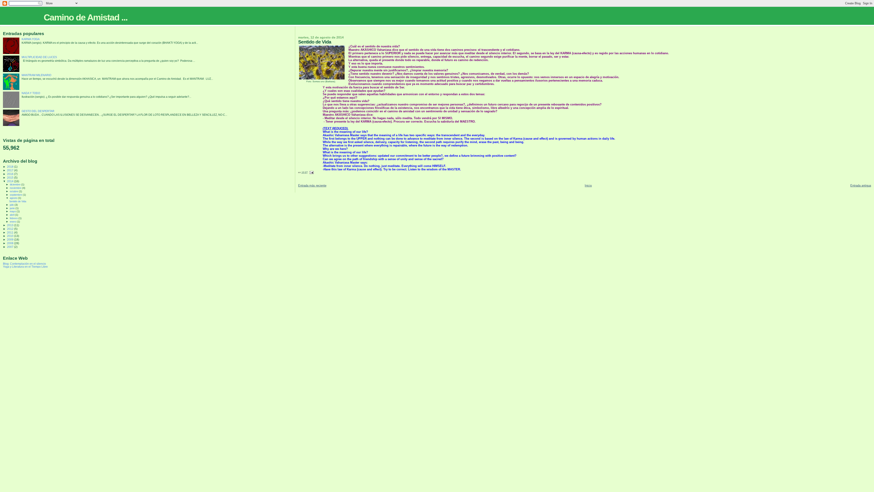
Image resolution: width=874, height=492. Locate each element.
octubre (14, 191)
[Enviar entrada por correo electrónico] (311, 172)
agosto (14, 198)
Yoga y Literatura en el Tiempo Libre (25, 266)
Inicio (588, 185)
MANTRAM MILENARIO (36, 75)
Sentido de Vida (17, 201)
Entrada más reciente (312, 185)
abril (12, 214)
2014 (10, 181)
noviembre (16, 188)
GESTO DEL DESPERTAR (38, 111)
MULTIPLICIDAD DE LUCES (39, 57)
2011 (10, 232)
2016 (10, 173)
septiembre (16, 194)
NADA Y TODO (31, 93)
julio (12, 204)
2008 (10, 243)
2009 (10, 239)
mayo (13, 211)
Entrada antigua (860, 185)
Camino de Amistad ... (85, 17)
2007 (10, 246)
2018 (10, 166)
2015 (10, 177)
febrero (14, 218)
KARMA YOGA (31, 39)
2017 (10, 170)
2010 (10, 235)
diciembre (15, 184)
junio (12, 208)
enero (13, 221)
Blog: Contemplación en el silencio (24, 263)
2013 (10, 225)
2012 (10, 228)
